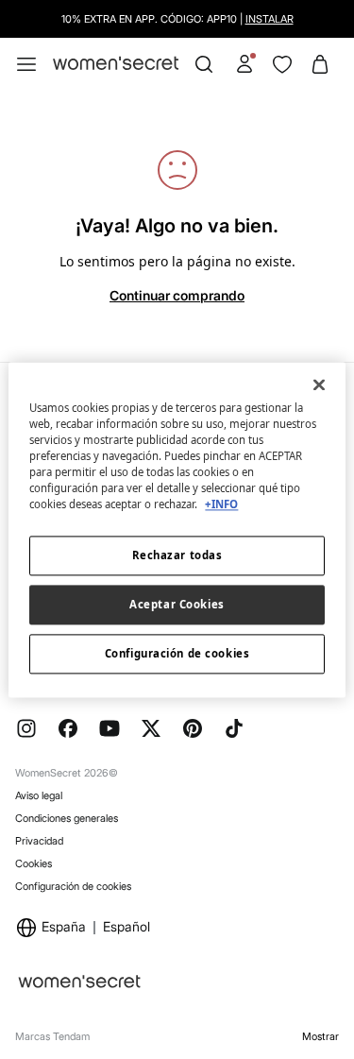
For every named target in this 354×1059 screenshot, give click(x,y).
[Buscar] (204, 64)
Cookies (33, 863)
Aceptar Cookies (177, 604)
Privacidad (39, 840)
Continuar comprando (177, 295)
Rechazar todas (177, 555)
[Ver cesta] (320, 64)
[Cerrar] (319, 384)
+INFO (221, 504)
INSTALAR (269, 19)
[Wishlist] (282, 64)
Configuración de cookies (73, 886)
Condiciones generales (66, 818)
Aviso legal (38, 795)
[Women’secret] (115, 64)
